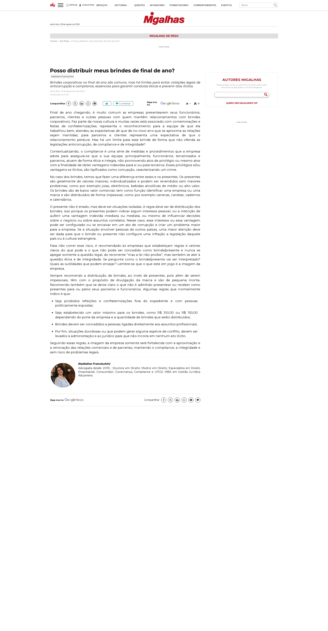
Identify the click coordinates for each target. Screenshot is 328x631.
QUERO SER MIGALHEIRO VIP (241, 103)
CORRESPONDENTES (204, 5)
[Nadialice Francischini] (63, 387)
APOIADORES (157, 5)
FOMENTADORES (179, 5)
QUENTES (139, 5)
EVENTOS (226, 5)
